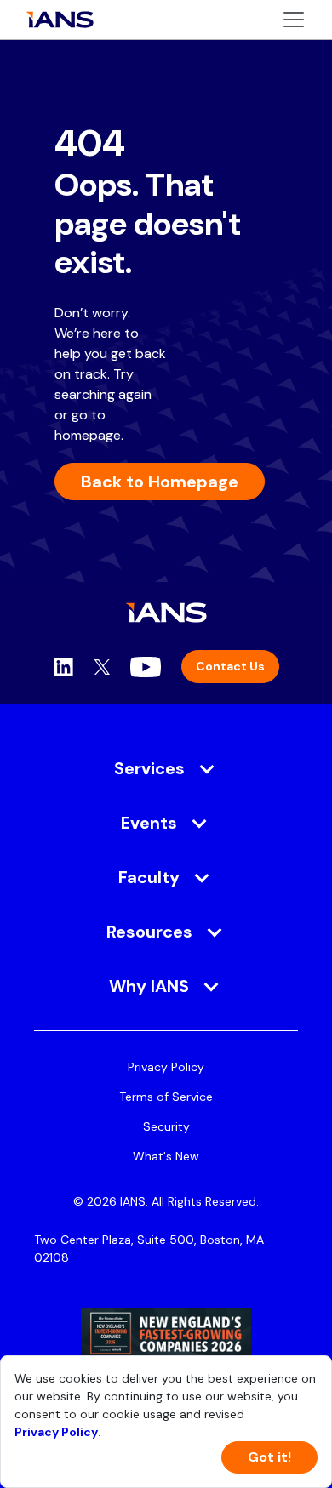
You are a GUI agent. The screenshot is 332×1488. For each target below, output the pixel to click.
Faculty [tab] (149, 877)
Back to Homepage (159, 481)
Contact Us (230, 666)
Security (166, 1126)
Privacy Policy (166, 1067)
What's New (166, 1156)
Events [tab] (149, 822)
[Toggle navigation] (293, 19)
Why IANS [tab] (149, 986)
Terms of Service (166, 1096)
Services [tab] (149, 768)
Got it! (269, 1457)
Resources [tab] (149, 931)
